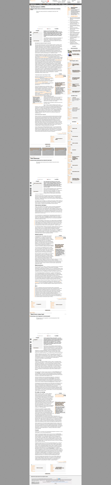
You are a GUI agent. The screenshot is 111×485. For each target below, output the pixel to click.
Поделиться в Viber (30, 41)
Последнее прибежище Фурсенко (69, 3)
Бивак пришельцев (36, 347)
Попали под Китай (36, 191)
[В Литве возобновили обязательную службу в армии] (70, 64)
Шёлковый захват (78, 2)
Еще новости (74, 46)
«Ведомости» (42, 93)
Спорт (59, 4)
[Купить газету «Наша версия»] (41, 1)
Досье (74, 5)
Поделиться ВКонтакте (30, 32)
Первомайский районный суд (44, 57)
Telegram (58, 478)
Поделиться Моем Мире (30, 35)
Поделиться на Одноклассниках (30, 38)
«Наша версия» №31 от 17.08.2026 (62, 298)
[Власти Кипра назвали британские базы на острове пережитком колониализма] (60, 240)
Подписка (43, 2)
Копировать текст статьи (30, 44)
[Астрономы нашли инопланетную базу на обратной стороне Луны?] (70, 136)
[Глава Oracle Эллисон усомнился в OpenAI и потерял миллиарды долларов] (53, 468)
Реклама (47, 2)
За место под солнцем (36, 40)
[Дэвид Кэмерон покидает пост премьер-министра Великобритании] (70, 78)
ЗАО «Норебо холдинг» (47, 92)
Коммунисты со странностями (60, 3)
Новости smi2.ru (32, 312)
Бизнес (56, 4)
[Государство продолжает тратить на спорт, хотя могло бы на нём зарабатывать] (53, 304)
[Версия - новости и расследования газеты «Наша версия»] (35, 2)
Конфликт (48, 4)
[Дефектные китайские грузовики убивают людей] (70, 165)
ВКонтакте (59, 478)
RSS (57, 478)
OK (55, 483)
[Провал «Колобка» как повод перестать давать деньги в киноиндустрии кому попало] (70, 150)
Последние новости (74, 16)
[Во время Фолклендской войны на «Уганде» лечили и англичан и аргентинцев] (53, 139)
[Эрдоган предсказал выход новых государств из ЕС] (70, 91)
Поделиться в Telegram (30, 43)
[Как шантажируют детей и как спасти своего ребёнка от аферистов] (33, 304)
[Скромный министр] (70, 119)
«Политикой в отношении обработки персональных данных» (59, 481)
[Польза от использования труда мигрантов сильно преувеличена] (70, 171)
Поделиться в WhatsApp (30, 39)
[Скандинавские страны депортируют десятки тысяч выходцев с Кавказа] (70, 128)
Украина (40, 4)
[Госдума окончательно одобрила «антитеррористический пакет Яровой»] (70, 85)
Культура (63, 4)
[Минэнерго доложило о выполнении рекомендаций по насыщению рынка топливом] (70, 158)
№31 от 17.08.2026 (44, 1)
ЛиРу (60, 478)
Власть (44, 4)
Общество (52, 4)
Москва (67, 4)
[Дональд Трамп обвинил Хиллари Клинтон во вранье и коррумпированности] (70, 71)
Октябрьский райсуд (58, 59)
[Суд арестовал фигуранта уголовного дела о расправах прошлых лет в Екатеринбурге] (60, 78)
